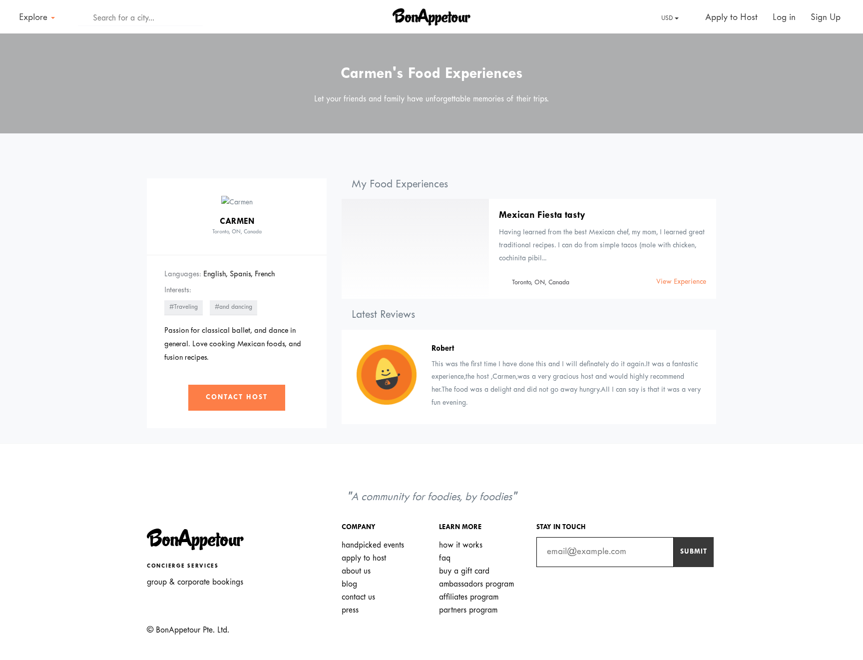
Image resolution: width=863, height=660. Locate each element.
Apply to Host (730, 17)
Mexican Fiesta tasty (542, 215)
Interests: (177, 290)
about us (356, 571)
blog (349, 584)
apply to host (364, 558)
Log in (784, 17)
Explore (34, 17)
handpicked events (373, 545)
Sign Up (826, 17)
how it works (460, 545)
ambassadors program (476, 584)
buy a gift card (464, 571)
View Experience (681, 282)
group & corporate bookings (195, 582)
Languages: (182, 274)
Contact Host (237, 397)
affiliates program (468, 597)
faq (444, 558)
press (350, 610)
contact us (358, 597)
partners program (468, 610)
